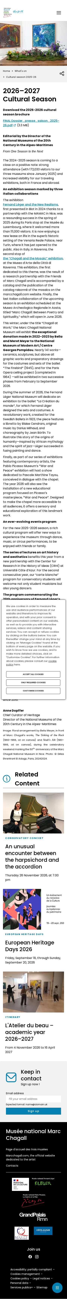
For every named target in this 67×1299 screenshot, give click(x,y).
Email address (15, 1093)
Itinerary (12, 1017)
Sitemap (41, 1287)
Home (6, 71)
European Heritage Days (24, 934)
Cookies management (25, 1274)
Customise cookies (33, 690)
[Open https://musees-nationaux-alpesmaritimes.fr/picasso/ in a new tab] (33, 1201)
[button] (59, 12)
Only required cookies (33, 682)
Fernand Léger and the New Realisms (30, 204)
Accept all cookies (33, 674)
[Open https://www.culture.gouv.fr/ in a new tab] (20, 1185)
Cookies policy (19, 1278)
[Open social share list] (62, 74)
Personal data (19, 1283)
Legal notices (41, 1278)
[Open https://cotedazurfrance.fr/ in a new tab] (43, 1231)
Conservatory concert (24, 838)
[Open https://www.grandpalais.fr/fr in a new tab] (33, 1217)
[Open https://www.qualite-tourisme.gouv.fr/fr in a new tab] (22, 1234)
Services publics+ (21, 1287)
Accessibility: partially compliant (31, 1269)
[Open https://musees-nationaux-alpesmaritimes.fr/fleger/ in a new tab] (43, 1185)
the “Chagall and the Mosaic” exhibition (33, 258)
